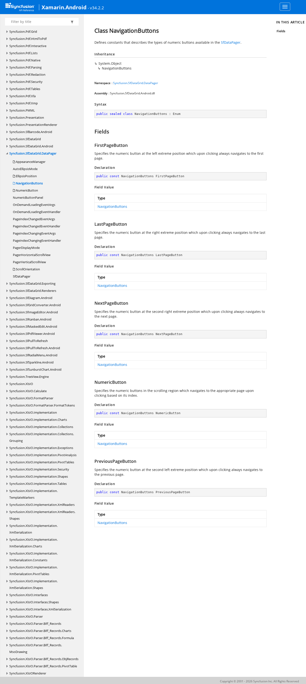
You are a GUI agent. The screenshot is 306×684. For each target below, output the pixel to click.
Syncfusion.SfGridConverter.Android (35, 305)
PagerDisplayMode (26, 248)
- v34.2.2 (96, 7)
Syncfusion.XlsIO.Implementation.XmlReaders (42, 504)
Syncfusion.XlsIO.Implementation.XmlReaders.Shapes (42, 515)
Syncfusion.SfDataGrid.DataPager (32, 153)
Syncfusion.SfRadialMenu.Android (33, 355)
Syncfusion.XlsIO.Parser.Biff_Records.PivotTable (43, 666)
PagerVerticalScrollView (29, 262)
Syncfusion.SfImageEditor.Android (33, 312)
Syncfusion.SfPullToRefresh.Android (34, 348)
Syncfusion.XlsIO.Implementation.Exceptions (41, 448)
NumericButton (26, 190)
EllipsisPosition (26, 176)
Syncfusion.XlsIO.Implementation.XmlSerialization (33, 529)
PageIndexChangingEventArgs (34, 233)
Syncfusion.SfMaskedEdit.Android (33, 326)
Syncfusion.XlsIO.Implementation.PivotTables (41, 462)
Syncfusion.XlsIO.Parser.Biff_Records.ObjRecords (43, 659)
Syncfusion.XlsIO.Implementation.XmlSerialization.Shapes (33, 584)
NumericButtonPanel (28, 197)
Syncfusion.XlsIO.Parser (26, 616)
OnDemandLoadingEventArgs (34, 205)
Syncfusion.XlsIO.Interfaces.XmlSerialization (40, 609)
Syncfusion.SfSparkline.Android (31, 362)
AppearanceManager (30, 162)
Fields (281, 31)
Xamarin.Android (64, 7)
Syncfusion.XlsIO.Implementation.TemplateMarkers (33, 494)
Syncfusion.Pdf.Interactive (27, 46)
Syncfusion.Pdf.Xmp (23, 103)
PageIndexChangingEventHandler (37, 240)
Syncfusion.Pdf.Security (26, 82)
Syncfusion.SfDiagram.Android (30, 298)
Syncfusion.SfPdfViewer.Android (32, 333)
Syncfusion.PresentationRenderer (33, 125)
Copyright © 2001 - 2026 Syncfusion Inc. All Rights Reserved (259, 681)
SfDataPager (21, 276)
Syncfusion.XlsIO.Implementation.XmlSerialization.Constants (33, 556)
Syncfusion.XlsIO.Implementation (33, 412)
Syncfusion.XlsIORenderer (27, 673)
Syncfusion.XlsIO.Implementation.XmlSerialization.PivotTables (33, 570)
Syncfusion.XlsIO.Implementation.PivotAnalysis (42, 455)
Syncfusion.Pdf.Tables (24, 89)
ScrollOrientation (27, 269)
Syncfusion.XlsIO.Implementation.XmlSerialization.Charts (33, 542)
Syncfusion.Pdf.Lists (23, 53)
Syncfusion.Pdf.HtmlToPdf (28, 39)
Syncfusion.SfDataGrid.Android (31, 146)
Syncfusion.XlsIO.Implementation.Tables (38, 483)
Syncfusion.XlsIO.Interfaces (28, 595)
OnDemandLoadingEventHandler (36, 212)
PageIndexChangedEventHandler (36, 226)
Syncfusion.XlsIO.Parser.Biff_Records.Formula (41, 638)
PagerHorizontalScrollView (31, 255)
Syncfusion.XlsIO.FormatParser (31, 398)
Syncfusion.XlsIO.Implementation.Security (39, 469)
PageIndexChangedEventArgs (34, 219)
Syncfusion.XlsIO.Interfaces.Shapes (34, 602)
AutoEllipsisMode (25, 169)
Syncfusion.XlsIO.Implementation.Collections (41, 427)
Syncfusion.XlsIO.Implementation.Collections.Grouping (41, 437)
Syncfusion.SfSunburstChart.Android (35, 369)
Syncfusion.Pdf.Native (24, 60)
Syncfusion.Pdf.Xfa (22, 96)
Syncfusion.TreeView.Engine (29, 376)
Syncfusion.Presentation (26, 117)
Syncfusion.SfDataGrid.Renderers (32, 291)
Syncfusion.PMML (22, 110)
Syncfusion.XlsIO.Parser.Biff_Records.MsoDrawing (35, 648)
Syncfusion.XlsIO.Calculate (28, 391)
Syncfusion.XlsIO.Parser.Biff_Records (35, 623)
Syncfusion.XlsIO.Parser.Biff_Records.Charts (40, 631)
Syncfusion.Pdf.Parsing (25, 67)
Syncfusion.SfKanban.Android (30, 319)
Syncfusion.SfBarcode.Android (30, 132)
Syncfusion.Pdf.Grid (23, 31)
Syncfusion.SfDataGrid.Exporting (32, 283)
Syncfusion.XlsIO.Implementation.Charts (38, 419)
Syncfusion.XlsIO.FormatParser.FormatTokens (42, 405)
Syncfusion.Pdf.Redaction (27, 74)
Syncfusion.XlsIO (21, 384)
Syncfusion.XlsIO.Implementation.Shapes (38, 476)
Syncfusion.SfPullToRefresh (28, 341)
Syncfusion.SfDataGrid (25, 139)
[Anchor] (92, 131)
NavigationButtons (29, 183)
